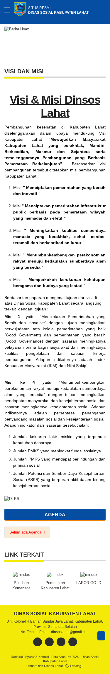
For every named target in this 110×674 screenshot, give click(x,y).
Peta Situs (59, 657)
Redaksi (17, 657)
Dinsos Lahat (54, 666)
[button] (100, 42)
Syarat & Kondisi (37, 657)
